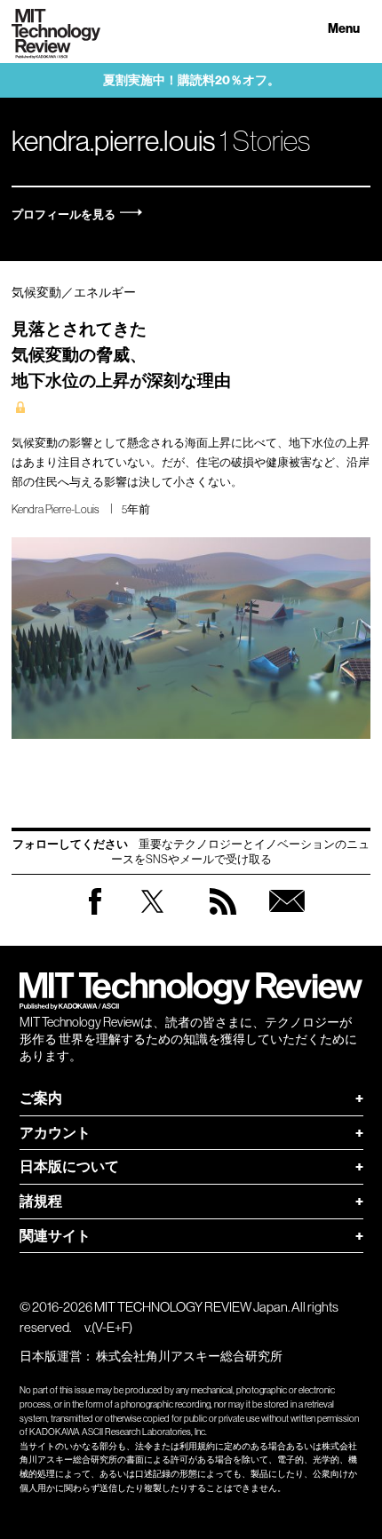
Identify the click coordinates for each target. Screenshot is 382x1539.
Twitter (152, 918)
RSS (223, 918)
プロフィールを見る (63, 214)
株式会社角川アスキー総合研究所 (189, 1356)
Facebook (95, 914)
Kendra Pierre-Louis (55, 509)
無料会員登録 (287, 918)
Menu (344, 28)
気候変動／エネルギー (74, 292)
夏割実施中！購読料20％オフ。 (191, 80)
